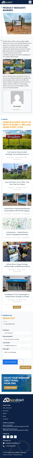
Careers (5, 419)
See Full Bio (16, 109)
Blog (4, 416)
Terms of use (7, 455)
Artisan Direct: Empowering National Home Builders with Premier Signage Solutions (17, 211)
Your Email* (6, 343)
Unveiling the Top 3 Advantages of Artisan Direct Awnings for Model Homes (17, 296)
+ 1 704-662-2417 (9, 324)
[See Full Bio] (20, 110)
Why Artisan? (7, 408)
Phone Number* (8, 336)
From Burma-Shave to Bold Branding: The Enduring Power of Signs (17, 154)
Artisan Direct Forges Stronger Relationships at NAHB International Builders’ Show (17, 266)
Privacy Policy (17, 455)
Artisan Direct (11, 452)
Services (5, 411)
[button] (30, 2)
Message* (6, 349)
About (5, 413)
